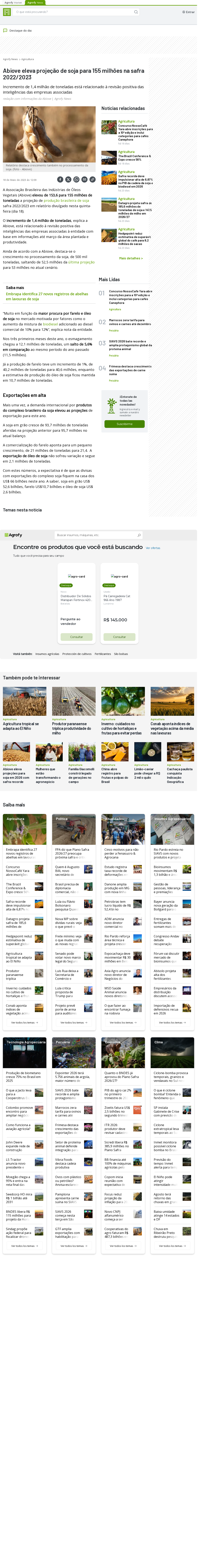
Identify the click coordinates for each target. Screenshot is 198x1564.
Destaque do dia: (20, 30)
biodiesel (51, 324)
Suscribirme (125, 424)
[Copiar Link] (92, 179)
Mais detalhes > (131, 258)
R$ (106, 620)
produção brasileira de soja (66, 200)
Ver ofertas (153, 548)
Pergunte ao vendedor (70, 621)
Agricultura (27, 59)
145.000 (118, 620)
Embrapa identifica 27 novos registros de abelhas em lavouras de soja (47, 296)
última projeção (81, 262)
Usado (107, 591)
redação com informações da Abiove (27, 99)
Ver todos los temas (23, 1022)
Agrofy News (10, 59)
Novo (63, 591)
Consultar (76, 637)
